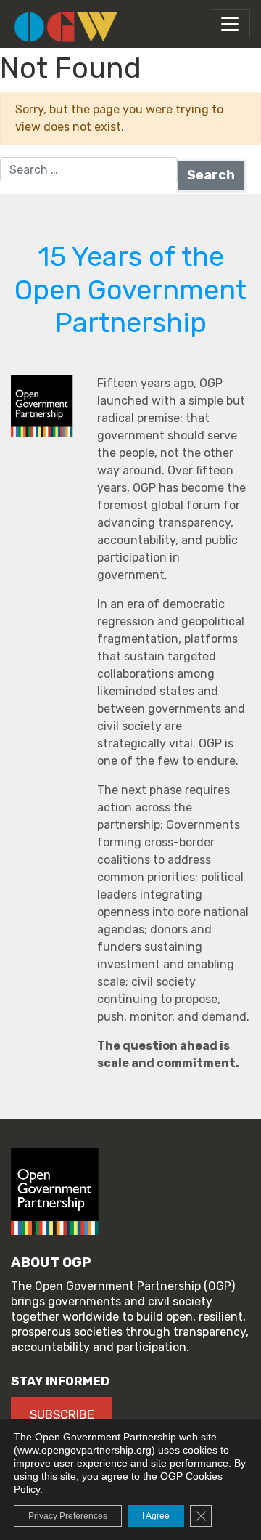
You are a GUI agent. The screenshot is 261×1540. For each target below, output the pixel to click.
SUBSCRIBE (62, 1414)
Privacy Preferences (67, 1516)
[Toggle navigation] (230, 23)
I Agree (156, 1516)
